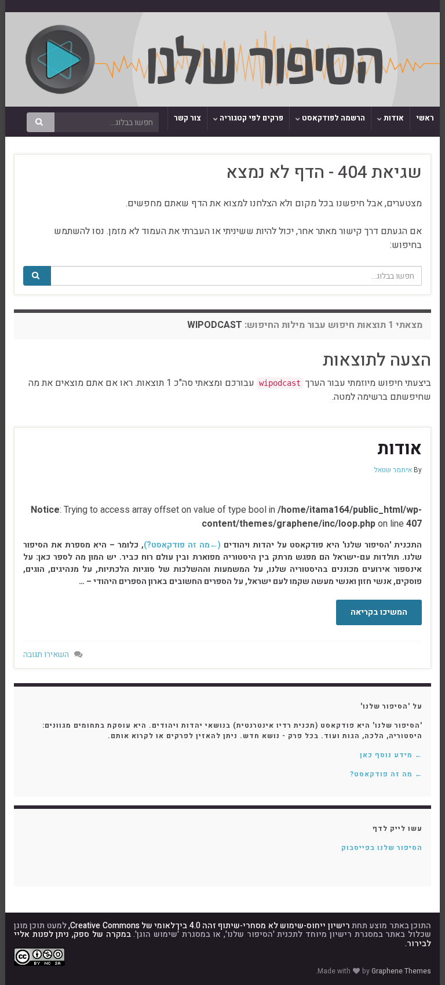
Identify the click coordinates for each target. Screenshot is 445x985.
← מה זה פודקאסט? (386, 774)
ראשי (425, 117)
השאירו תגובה (46, 654)
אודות (393, 117)
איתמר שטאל (393, 470)
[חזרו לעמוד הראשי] (222, 59)
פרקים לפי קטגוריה (250, 117)
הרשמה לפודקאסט (332, 117)
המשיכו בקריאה (379, 612)
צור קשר (187, 117)
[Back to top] (26, 958)
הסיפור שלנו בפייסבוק (381, 847)
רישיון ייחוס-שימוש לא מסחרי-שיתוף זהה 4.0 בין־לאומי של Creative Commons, (208, 926)
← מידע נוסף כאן (391, 755)
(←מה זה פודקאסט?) (182, 545)
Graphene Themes (401, 971)
